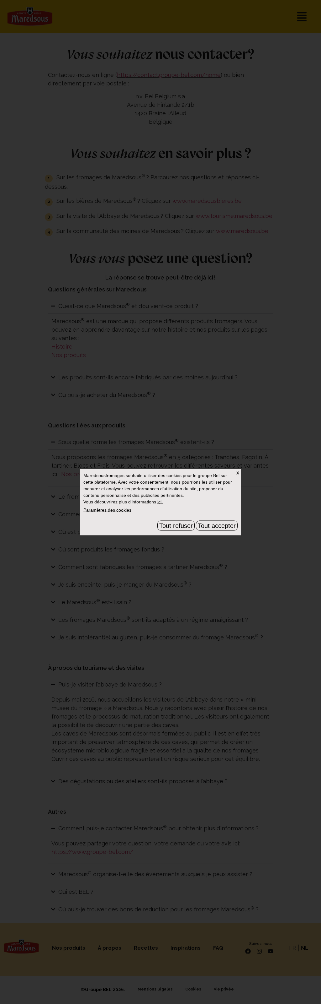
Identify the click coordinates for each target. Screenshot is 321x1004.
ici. (160, 501)
